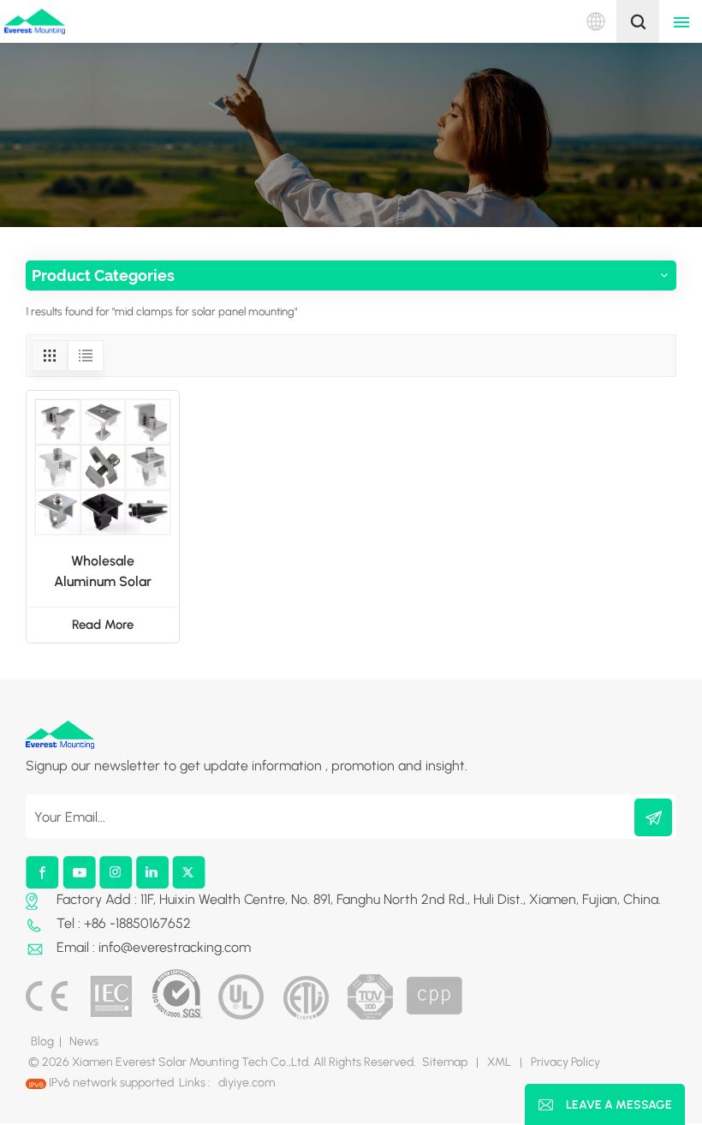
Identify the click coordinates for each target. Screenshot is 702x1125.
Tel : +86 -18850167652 (124, 923)
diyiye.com (246, 1082)
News (83, 1041)
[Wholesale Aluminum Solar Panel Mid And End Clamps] (102, 467)
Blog (42, 1041)
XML (499, 1062)
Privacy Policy (565, 1062)
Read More (103, 624)
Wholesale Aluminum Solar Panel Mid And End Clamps (103, 572)
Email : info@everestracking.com (154, 947)
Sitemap (444, 1062)
